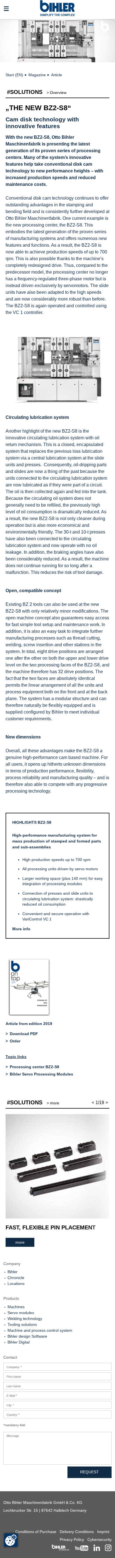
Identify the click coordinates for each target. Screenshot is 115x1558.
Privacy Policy (72, 1539)
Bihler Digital (19, 1342)
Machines (16, 1307)
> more (53, 1103)
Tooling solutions (22, 1324)
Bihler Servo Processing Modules (41, 1074)
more (20, 1242)
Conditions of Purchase (35, 1531)
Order (15, 1041)
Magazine (37, 75)
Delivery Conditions (77, 1531)
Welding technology (25, 1318)
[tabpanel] (57, 1180)
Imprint (103, 1531)
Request (89, 1472)
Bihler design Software (27, 1336)
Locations (16, 1283)
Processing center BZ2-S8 (34, 1067)
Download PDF (24, 1033)
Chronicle (16, 1277)
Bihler (13, 1272)
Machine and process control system (40, 1330)
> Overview (56, 92)
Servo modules (21, 1312)
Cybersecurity (99, 1539)
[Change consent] (11, 1540)
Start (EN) (14, 75)
